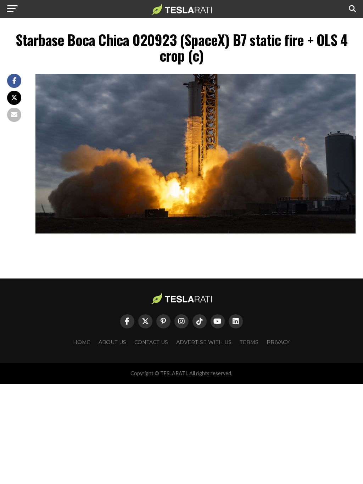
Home (81, 342)
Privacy (278, 342)
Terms (249, 342)
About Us (112, 342)
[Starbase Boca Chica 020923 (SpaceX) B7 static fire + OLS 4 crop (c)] (195, 231)
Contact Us (151, 342)
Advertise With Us (203, 342)
